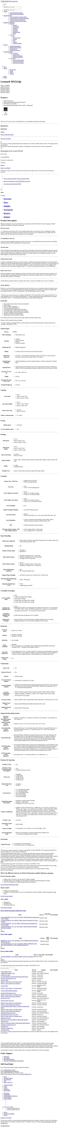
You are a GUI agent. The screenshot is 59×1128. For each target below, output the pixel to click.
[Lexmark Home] (14, 1)
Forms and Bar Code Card (7, 1000)
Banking (15, 25)
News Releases (7, 1079)
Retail (14, 33)
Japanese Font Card (5, 1018)
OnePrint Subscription (15, 46)
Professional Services (15, 50)
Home (5, 76)
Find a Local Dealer (5, 168)
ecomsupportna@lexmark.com (11, 1071)
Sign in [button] (5, 68)
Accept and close (5, 1126)
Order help (6, 1056)
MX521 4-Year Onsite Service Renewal (10, 996)
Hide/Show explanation (47, 873)
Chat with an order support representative (14, 1060)
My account (13, 69)
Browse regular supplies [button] (7, 951)
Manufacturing (16, 32)
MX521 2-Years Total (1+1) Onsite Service (11, 988)
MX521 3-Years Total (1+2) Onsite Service (11, 1003)
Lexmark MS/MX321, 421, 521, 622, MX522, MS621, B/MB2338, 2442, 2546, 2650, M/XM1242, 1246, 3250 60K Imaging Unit (19, 944)
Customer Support (8, 1085)
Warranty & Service (18, 57)
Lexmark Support (24, 1074)
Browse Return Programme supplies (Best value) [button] (13, 910)
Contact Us (6, 1089)
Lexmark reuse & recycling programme (19, 18)
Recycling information (9, 1059)
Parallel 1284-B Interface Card (8, 993)
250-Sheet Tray (4, 1026)
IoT (14, 36)
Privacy (5, 1112)
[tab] (31, 199)
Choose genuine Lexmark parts (17, 19)
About (5, 1086)
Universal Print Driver (18, 61)
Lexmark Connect (8, 1078)
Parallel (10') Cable (5, 975)
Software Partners (17, 43)
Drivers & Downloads (18, 60)
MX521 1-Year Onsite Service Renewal (10, 1011)
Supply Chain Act (8, 1082)
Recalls (5, 1115)
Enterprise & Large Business (17, 14)
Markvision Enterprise (18, 63)
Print (14, 40)
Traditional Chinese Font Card (8, 1024)
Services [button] (6, 44)
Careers (5, 1087)
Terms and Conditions (9, 1113)
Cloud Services (16, 37)
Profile (11, 71)
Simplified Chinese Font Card (8, 1013)
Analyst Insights (8, 1098)
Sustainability (7, 1094)
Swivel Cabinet (4, 980)
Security (15, 39)
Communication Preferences (10, 1096)
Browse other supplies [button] (6, 934)
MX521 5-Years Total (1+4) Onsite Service (11, 1016)
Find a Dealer (7, 1090)
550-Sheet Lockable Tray (7, 1028)
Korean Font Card (5, 998)
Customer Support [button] (8, 51)
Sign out (12, 73)
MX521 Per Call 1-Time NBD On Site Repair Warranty (14, 1019)
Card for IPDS (4, 986)
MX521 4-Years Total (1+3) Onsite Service (11, 994)
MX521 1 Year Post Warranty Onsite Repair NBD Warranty (15, 1023)
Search (5, 7)
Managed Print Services (15, 47)
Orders (11, 72)
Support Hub (16, 54)
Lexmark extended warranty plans (18, 21)
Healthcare (15, 28)
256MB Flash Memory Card (8, 973)
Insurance (15, 29)
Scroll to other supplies (6, 907)
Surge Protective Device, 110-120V (9, 1014)
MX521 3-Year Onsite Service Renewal (10, 1004)
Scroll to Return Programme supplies (9, 884)
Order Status (7, 1058)
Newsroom (6, 1093)
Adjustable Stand (5, 1030)
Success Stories (7, 1097)
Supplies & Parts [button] (8, 15)
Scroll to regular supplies (7, 896)
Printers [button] (5, 11)
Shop (5, 67)
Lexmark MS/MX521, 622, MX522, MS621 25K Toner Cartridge (17, 956)
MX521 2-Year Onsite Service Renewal (10, 983)
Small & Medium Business (16, 12)
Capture (15, 42)
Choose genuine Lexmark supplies (18, 17)
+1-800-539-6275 (7, 1070)
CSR (5, 1081)
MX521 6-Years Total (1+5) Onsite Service (11, 1009)
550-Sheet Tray (4, 1021)
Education (15, 31)
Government (16, 26)
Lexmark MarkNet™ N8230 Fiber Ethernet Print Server (14, 976)
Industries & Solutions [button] (9, 22)
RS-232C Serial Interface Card (8, 978)
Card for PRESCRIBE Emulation (9, 990)
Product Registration (18, 56)
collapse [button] (3, 931)
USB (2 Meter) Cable (6, 971)
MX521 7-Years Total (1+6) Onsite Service (11, 981)
